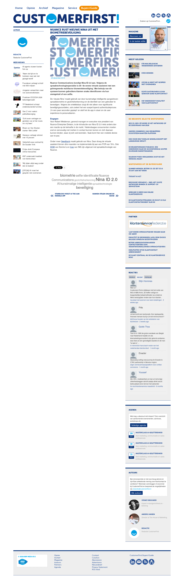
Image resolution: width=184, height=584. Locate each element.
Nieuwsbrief (97, 565)
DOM (52, 147)
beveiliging (84, 187)
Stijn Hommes (145, 281)
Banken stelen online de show (103, 195)
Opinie (31, 8)
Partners (57, 565)
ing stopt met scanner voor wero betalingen (146, 300)
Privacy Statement (99, 567)
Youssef (142, 372)
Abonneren (97, 560)
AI (58, 183)
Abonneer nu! (135, 36)
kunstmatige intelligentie (76, 183)
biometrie (67, 175)
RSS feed (96, 570)
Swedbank (65, 141)
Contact (95, 555)
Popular (148, 277)
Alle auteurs (136, 493)
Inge (72, 147)
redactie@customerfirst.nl (142, 489)
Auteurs (57, 563)
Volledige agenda (138, 425)
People (132, 277)
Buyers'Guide (89, 8)
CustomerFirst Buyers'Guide (142, 555)
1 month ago (154, 348)
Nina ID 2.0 (106, 179)
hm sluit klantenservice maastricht (142, 386)
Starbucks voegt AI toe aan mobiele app (67, 195)
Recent (140, 277)
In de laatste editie (137, 41)
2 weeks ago (144, 321)
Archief (43, 8)
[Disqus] (84, 233)
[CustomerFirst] (66, 18)
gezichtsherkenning (84, 180)
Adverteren (97, 563)
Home (19, 8)
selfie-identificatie (87, 175)
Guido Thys (144, 326)
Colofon (95, 558)
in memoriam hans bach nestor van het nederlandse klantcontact (144, 346)
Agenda (57, 567)
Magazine (58, 8)
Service (72, 8)
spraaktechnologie (102, 183)
